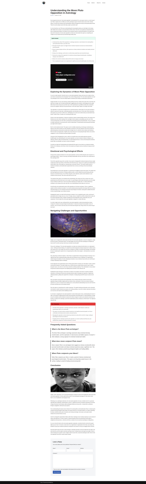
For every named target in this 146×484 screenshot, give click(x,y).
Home (88, 2)
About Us (99, 2)
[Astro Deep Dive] (43, 3)
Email (68, 448)
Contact (103, 2)
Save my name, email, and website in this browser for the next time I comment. (69, 469)
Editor (53, 15)
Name (54, 448)
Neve (41, 482)
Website (82, 448)
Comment (55, 453)
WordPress (50, 482)
